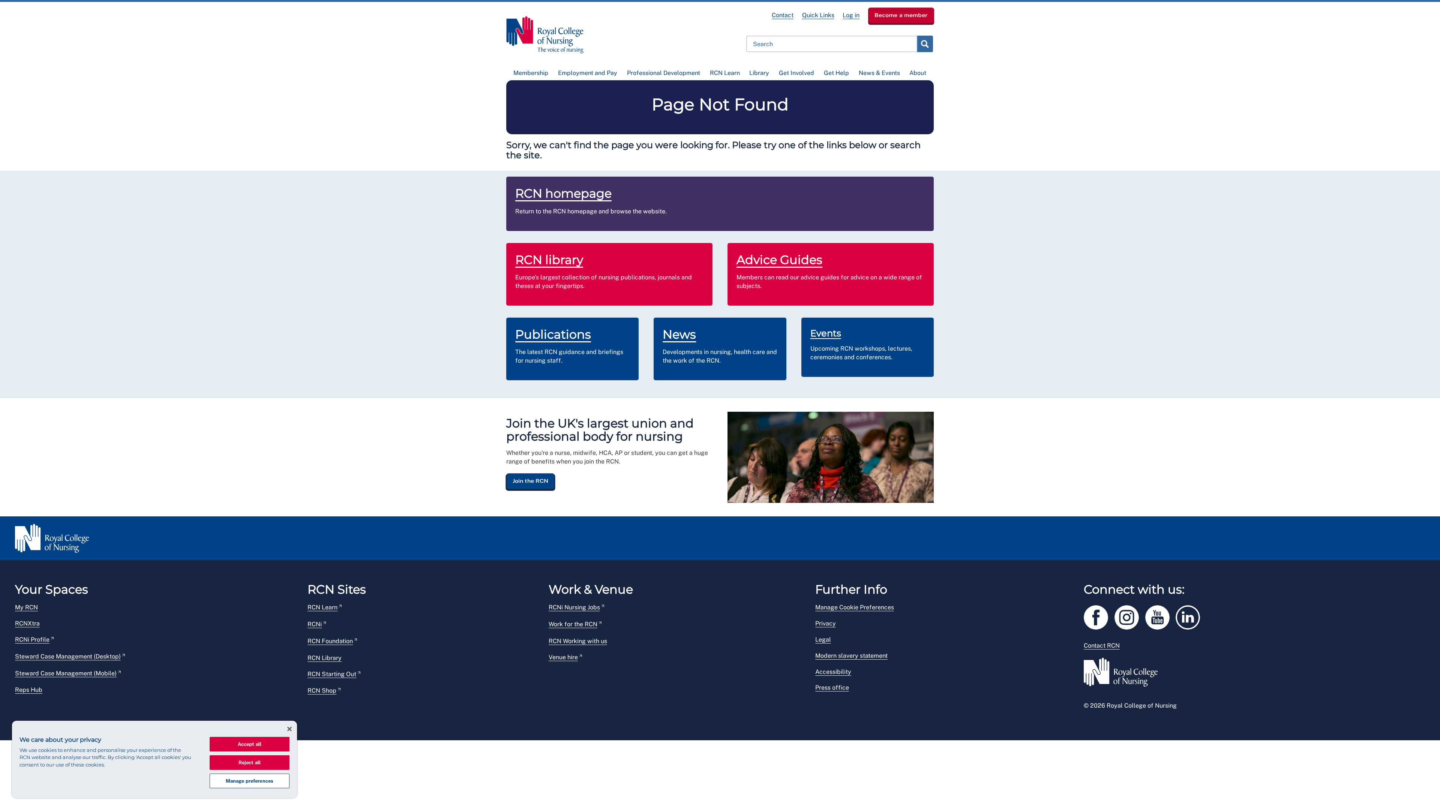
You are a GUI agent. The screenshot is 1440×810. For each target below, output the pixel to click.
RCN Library (325, 658)
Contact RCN (1102, 645)
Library (759, 72)
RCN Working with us (578, 641)
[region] (154, 759)
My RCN (26, 607)
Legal (823, 639)
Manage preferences (249, 781)
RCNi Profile (32, 639)
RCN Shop (322, 690)
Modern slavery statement (851, 655)
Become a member (901, 15)
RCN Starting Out (332, 674)
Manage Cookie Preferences (854, 607)
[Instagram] (1129, 616)
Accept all (249, 744)
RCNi (315, 624)
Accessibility (833, 671)
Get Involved (796, 72)
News (679, 334)
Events (825, 333)
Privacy (825, 623)
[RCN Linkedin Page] (1190, 616)
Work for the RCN (573, 624)
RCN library (549, 259)
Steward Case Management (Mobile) (66, 673)
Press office (832, 687)
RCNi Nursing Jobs (574, 607)
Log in (851, 15)
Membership (530, 72)
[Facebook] (1099, 616)
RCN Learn (725, 72)
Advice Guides (779, 259)
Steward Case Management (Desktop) (68, 656)
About (917, 72)
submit (924, 44)
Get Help (836, 72)
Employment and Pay (587, 72)
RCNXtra (27, 623)
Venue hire (563, 657)
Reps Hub (28, 689)
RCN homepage (563, 193)
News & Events (879, 72)
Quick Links (818, 15)
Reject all (249, 762)
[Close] (289, 729)
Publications (553, 334)
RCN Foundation (330, 641)
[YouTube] (1160, 616)
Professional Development (663, 72)
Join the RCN (530, 481)
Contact (783, 15)
